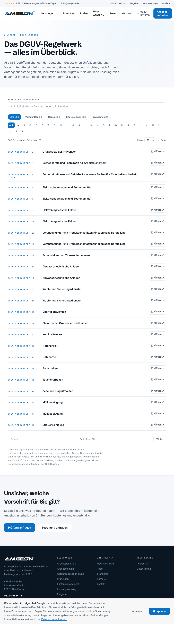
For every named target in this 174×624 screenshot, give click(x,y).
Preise (84, 13)
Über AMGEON (98, 13)
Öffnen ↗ (159, 151)
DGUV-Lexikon (117, 3)
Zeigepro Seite (151, 140)
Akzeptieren (159, 611)
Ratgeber (134, 3)
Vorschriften (33, 117)
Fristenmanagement (68, 583)
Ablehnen (137, 611)
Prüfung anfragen (19, 527)
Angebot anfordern (163, 13)
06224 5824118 (13, 595)
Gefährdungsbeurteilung (70, 573)
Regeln (54, 117)
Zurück (14, 439)
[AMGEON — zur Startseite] (19, 13)
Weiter (159, 439)
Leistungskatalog (66, 589)
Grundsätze (100, 117)
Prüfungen (63, 578)
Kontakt (126, 13)
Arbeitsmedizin (65, 568)
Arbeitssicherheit (66, 563)
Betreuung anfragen (54, 527)
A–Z (11, 125)
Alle (14, 117)
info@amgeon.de (70, 3)
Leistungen (47, 13)
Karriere (166, 3)
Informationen (76, 117)
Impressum (143, 563)
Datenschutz (144, 568)
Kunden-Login (150, 3)
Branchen (69, 13)
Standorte (102, 573)
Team (113, 13)
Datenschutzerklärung (54, 619)
